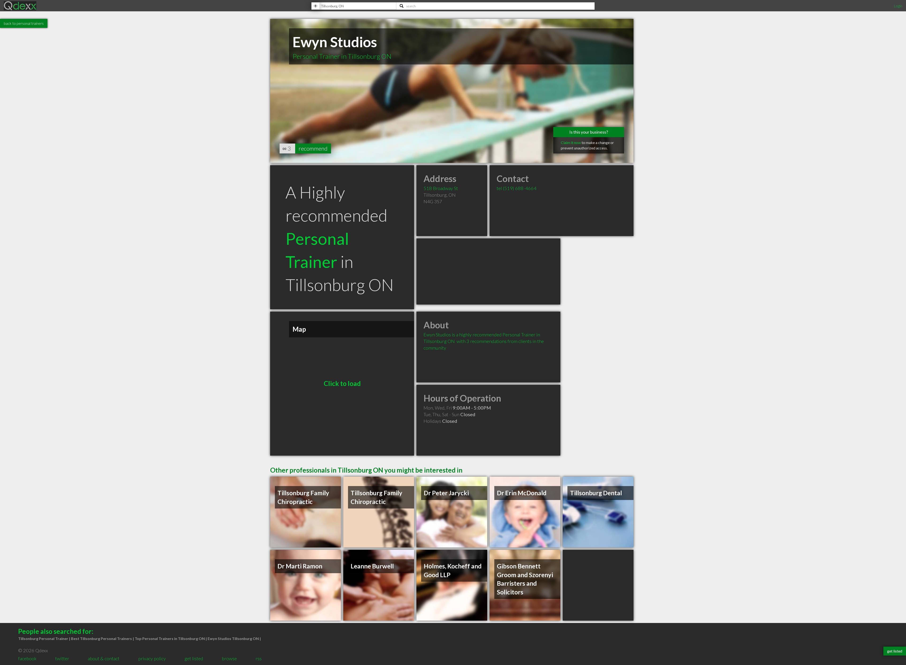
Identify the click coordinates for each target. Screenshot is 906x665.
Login (898, 6)
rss (259, 658)
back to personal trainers (24, 23)
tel (517, 188)
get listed (194, 658)
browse (229, 658)
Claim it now (571, 142)
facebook (27, 658)
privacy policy (152, 658)
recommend (313, 148)
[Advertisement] (488, 271)
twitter (62, 658)
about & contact (103, 658)
